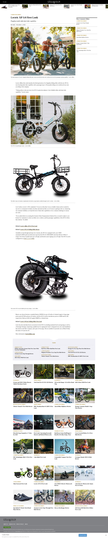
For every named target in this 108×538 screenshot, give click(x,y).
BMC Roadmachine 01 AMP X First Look (78, 356)
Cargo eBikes (17, 481)
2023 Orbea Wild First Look (21, 357)
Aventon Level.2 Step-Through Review (82, 23)
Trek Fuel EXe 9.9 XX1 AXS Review (77, 352)
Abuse (26, 524)
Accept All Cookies (82, 535)
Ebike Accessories (18, 505)
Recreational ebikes (46, 354)
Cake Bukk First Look (40, 457)
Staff (13, 24)
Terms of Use (12, 524)
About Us (6, 524)
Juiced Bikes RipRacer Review (82, 37)
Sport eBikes (18, 356)
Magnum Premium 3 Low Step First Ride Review (83, 31)
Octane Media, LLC (18, 531)
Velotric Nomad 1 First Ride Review (50, 356)
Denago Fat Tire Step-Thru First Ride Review (79, 348)
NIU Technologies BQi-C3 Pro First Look (83, 51)
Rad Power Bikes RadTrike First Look (50, 348)
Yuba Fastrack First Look (20, 483)
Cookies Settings (7, 527)
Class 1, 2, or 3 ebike (29, 238)
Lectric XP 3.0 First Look (41, 483)
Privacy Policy (20, 524)
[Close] (106, 535)
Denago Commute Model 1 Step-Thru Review (83, 44)
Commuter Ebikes (16, 14)
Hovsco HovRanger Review (61, 508)
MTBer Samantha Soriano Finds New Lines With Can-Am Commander (27, 349)
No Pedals (16, 380)
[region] (54, 535)
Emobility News (18, 347)
